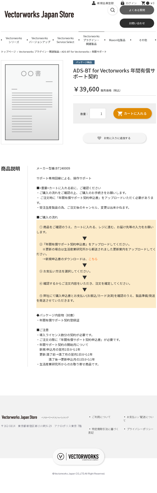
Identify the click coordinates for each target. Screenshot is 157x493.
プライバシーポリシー (140, 429)
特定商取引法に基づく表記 (103, 431)
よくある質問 (137, 10)
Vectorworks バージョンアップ (39, 40)
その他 (143, 40)
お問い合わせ (137, 23)
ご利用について (101, 417)
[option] (32, 102)
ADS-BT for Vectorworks (75, 51)
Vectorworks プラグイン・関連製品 (91, 39)
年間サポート (99, 51)
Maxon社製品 (117, 40)
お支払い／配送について (138, 419)
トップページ (8, 51)
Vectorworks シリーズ (14, 40)
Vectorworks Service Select (65, 40)
